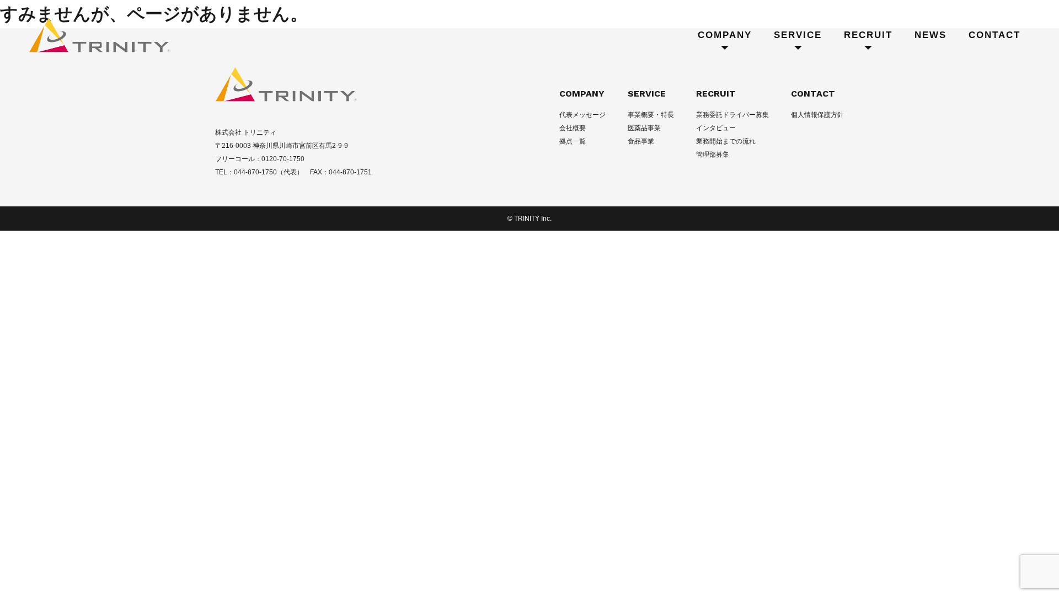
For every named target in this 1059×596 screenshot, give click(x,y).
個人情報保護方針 (817, 115)
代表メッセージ (582, 115)
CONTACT (813, 93)
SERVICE (647, 93)
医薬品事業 (644, 128)
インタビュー (716, 128)
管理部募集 (712, 154)
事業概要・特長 (651, 115)
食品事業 (641, 141)
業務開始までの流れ (726, 141)
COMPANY (582, 93)
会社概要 (572, 128)
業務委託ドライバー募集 (732, 115)
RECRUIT (716, 93)
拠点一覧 (572, 141)
